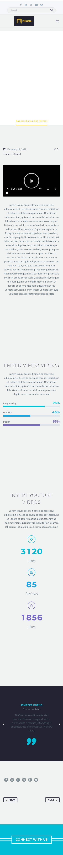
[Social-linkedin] (26, 4)
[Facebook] (6, 780)
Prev (12, 799)
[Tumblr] (24, 780)
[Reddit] (36, 780)
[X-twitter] (31, 4)
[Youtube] (36, 4)
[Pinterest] (18, 780)
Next (51, 799)
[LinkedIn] (30, 780)
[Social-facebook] (20, 4)
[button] (52, 10)
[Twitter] (12, 780)
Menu (57, 21)
